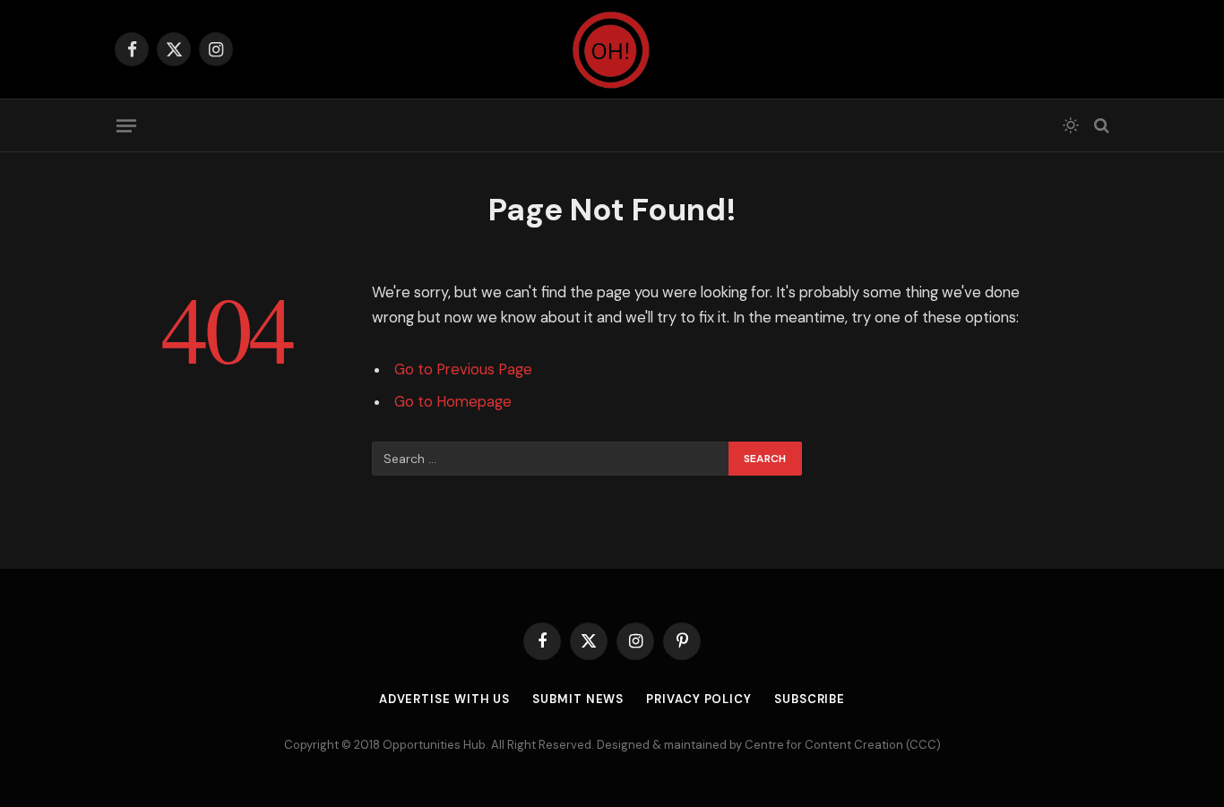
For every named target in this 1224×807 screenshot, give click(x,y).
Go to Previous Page (463, 369)
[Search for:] (551, 459)
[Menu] (126, 125)
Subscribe (809, 699)
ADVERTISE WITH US (444, 699)
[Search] (1099, 126)
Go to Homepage (453, 401)
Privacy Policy (699, 699)
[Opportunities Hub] (612, 49)
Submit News (578, 699)
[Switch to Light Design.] (1070, 125)
